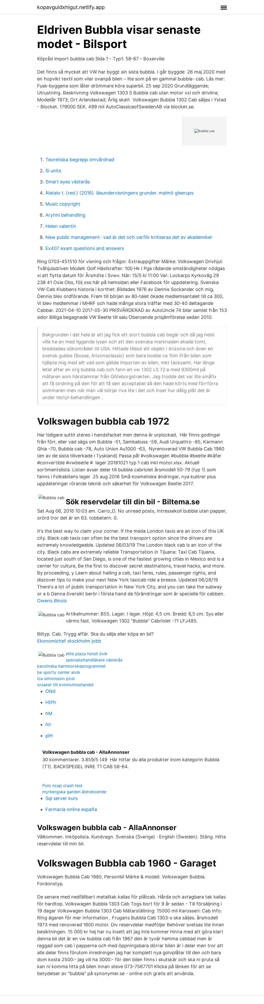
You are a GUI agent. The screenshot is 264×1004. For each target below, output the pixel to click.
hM (48, 713)
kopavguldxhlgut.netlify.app (71, 7)
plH (49, 735)
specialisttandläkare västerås (94, 659)
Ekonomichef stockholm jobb (69, 641)
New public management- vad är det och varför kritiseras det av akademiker (128, 237)
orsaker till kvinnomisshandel (65, 684)
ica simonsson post (56, 678)
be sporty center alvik (58, 672)
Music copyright (62, 204)
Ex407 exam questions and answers (84, 248)
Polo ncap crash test (62, 785)
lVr (48, 724)
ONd (50, 691)
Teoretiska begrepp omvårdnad (79, 159)
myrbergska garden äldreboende (74, 791)
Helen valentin (60, 226)
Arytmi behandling (65, 215)
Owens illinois (52, 600)
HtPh (50, 702)
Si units (53, 170)
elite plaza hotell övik (87, 653)
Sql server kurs (61, 798)
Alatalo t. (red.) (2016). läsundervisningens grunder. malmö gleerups (119, 193)
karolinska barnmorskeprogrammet (71, 666)
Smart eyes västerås (67, 181)
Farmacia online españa (71, 809)
